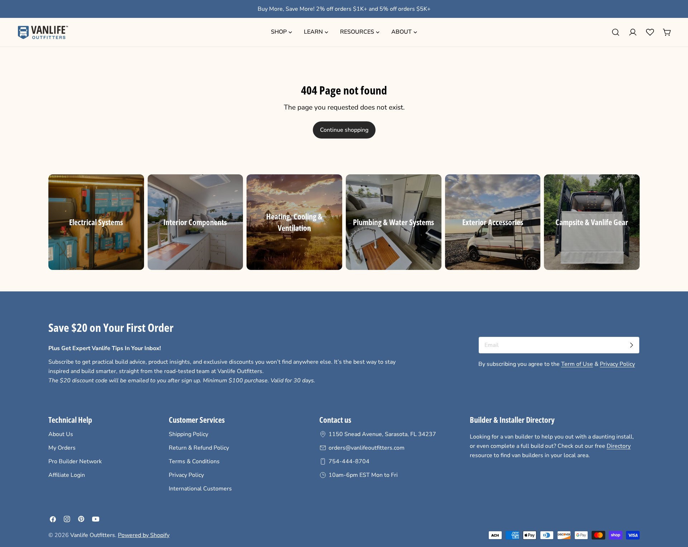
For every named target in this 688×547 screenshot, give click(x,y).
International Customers (200, 489)
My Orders (62, 448)
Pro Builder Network (75, 461)
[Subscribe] (631, 345)
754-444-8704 (349, 461)
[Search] (615, 32)
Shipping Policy (188, 434)
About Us (60, 434)
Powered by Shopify (143, 535)
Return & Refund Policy (199, 448)
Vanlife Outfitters (92, 535)
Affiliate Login (66, 475)
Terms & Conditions (194, 461)
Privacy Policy (617, 364)
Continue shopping (344, 130)
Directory (619, 446)
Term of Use (577, 364)
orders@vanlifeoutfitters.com (367, 448)
